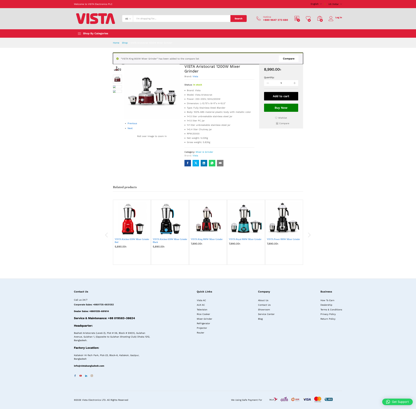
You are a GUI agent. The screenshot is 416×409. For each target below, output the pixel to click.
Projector (202, 328)
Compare (288, 58)
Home (116, 42)
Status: (188, 84)
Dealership (326, 305)
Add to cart (281, 96)
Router (200, 332)
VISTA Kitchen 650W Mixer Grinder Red (132, 240)
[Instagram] (92, 376)
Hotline (267, 17)
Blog (260, 319)
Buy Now (281, 107)
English (315, 4)
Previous (132, 123)
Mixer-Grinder (204, 319)
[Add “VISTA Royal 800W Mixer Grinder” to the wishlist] (249, 232)
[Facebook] (75, 376)
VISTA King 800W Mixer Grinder (207, 239)
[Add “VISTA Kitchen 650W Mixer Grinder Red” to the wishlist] (135, 232)
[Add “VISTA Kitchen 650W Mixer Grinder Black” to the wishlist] (173, 232)
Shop (125, 42)
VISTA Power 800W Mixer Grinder (283, 239)
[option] (132, 235)
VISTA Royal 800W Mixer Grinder (245, 239)
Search (238, 18)
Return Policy (327, 319)
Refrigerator (203, 323)
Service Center (266, 314)
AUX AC (201, 305)
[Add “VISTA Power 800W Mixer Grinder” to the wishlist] (287, 232)
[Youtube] (80, 376)
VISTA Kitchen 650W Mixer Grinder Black (170, 240)
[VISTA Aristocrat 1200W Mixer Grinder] (187, 163)
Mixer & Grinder (204, 152)
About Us (263, 300)
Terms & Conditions (331, 309)
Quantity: (269, 77)
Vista (195, 76)
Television (202, 309)
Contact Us (264, 305)
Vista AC (201, 300)
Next (130, 128)
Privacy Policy (328, 314)
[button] (282, 123)
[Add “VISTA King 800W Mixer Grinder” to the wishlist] (211, 232)
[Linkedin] (86, 376)
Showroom (264, 309)
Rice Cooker (203, 314)
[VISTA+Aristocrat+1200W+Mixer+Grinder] (196, 163)
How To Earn (327, 300)
